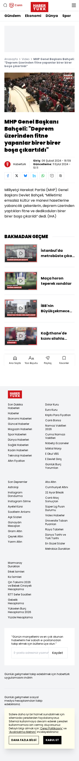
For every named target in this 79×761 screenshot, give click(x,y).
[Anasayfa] (15, 395)
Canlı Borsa (53, 420)
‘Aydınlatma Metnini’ (22, 732)
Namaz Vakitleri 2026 (55, 427)
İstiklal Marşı (53, 448)
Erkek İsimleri (16, 571)
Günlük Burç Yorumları (53, 466)
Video (25, 59)
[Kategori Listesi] (73, 5)
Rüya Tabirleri (54, 529)
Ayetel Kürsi (15, 506)
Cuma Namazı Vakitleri (55, 436)
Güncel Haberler (18, 424)
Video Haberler (55, 515)
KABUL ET (52, 740)
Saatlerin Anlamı (19, 512)
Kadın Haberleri (18, 450)
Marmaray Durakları (15, 564)
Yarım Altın (15, 542)
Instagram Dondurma (15, 494)
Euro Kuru (51, 410)
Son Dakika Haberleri (15, 406)
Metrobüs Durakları (57, 549)
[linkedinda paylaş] (34, 175)
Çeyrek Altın (15, 536)
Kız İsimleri (15, 577)
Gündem (12, 15)
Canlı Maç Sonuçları (52, 499)
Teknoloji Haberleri (20, 455)
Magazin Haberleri (20, 429)
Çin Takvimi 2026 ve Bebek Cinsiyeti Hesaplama (20, 585)
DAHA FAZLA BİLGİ (23, 740)
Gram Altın (15, 531)
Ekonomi (33, 15)
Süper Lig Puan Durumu (55, 508)
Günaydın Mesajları (15, 524)
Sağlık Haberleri (18, 445)
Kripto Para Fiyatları (58, 415)
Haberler (13, 413)
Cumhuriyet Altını (56, 487)
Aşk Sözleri (15, 517)
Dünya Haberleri (18, 440)
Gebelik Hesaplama (16, 601)
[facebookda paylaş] (7, 175)
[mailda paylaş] (51, 175)
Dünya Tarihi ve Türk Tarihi (55, 536)
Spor (66, 15)
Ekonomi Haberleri (20, 418)
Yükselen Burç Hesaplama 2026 (19, 610)
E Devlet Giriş (53, 459)
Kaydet (57, 653)
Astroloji (13, 487)
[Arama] (5, 5)
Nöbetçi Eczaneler (57, 443)
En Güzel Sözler (55, 543)
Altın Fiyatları (16, 461)
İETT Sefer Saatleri (19, 594)
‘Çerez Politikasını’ (51, 728)
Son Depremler (17, 482)
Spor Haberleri (17, 434)
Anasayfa (11, 59)
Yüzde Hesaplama (20, 617)
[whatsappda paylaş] (43, 175)
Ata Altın (50, 482)
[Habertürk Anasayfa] (39, 6)
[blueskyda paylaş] (25, 175)
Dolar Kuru (52, 404)
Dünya (52, 15)
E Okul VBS (52, 454)
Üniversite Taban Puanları (56, 522)
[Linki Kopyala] (60, 175)
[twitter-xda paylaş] (16, 175)
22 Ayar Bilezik (54, 492)
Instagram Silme (19, 501)
